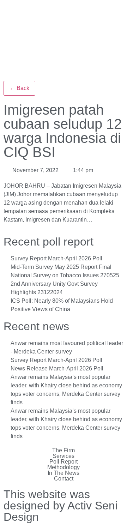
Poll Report (63, 462)
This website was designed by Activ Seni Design (60, 505)
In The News (63, 473)
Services (63, 456)
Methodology (63, 467)
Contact (63, 479)
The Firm (63, 450)
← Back (19, 88)
